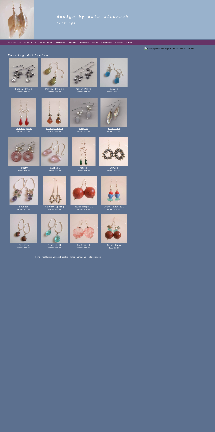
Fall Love (114, 129)
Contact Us (107, 42)
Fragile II (54, 245)
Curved (114, 168)
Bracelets (84, 42)
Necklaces (60, 42)
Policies (119, 42)
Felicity (23, 245)
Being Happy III (114, 207)
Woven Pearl (83, 89)
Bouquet (23, 207)
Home (49, 42)
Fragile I (55, 168)
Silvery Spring (54, 207)
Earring (56, 257)
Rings (95, 42)
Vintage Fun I (54, 129)
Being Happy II (83, 207)
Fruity (24, 168)
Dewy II (83, 129)
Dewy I (114, 89)
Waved (83, 168)
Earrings (72, 42)
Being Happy (114, 245)
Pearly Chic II (54, 89)
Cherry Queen (24, 129)
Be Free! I (83, 245)
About (129, 42)
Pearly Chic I (23, 89)
